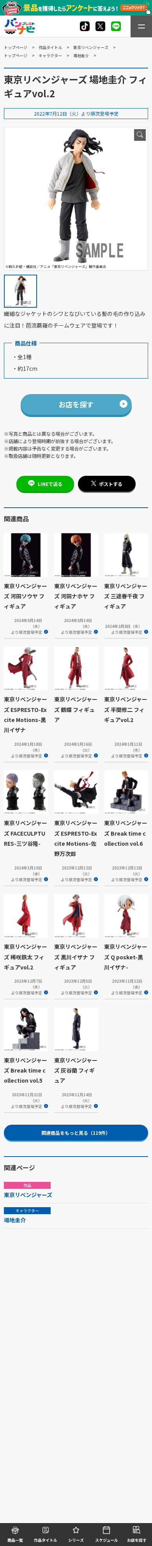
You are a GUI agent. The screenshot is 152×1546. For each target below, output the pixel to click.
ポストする (110, 483)
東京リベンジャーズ (90, 47)
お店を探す (76, 404)
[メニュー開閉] (141, 26)
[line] (116, 26)
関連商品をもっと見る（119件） (75, 1132)
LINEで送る (50, 483)
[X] (85, 26)
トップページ (15, 47)
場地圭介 (81, 55)
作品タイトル (50, 47)
